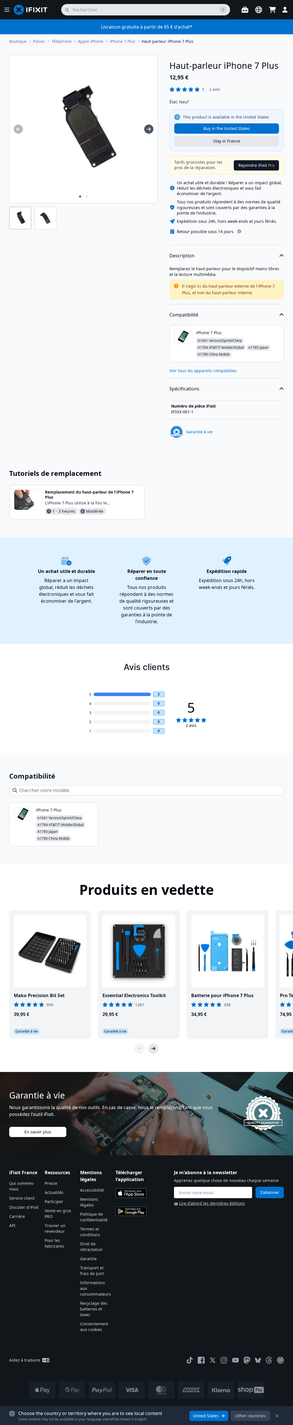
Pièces (39, 41)
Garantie (88, 1258)
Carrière (17, 1216)
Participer (54, 1201)
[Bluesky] (258, 1360)
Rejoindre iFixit (256, 165)
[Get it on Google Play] (131, 1211)
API (12, 1225)
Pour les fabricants (54, 1243)
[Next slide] (153, 1048)
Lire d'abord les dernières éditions (212, 1203)
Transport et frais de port (92, 1270)
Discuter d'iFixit (24, 1207)
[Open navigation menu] (7, 9)
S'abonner (269, 1192)
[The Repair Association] (280, 1360)
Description (182, 255)
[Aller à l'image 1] (80, 196)
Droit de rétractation (91, 1246)
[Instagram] (224, 1360)
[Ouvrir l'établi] (245, 9)
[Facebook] (201, 1360)
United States (206, 1415)
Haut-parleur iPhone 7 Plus (167, 41)
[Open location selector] (258, 9)
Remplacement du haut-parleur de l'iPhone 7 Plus (89, 494)
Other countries (250, 1415)
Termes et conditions (90, 1231)
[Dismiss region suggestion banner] (277, 1416)
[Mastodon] (246, 1360)
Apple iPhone (90, 41)
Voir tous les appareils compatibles (203, 370)
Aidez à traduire (24, 1360)
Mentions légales (89, 1202)
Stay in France (226, 141)
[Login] (285, 9)
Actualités (54, 1192)
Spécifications (184, 389)
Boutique (18, 41)
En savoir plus (37, 1132)
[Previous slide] (139, 1048)
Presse (51, 1183)
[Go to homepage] (33, 10)
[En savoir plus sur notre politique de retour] (239, 231)
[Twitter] (212, 1360)
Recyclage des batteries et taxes (93, 1308)
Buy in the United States (226, 128)
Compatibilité (183, 315)
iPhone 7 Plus (122, 41)
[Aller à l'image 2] (87, 196)
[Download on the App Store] (131, 1193)
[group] (18, 129)
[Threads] (269, 1360)
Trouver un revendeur (55, 1228)
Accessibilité (92, 1190)
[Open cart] (272, 9)
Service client (22, 1198)
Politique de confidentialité (94, 1216)
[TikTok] (189, 1360)
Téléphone (62, 41)
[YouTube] (235, 1360)
